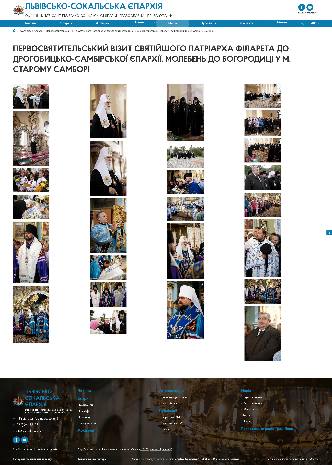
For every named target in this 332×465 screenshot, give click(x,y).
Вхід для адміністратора (91, 459)
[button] (139, 22)
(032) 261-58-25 (27, 425)
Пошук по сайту (302, 23)
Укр (313, 23)
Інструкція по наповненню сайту (32, 459)
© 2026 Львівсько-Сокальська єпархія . (35, 449)
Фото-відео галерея (31, 31)
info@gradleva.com (29, 431)
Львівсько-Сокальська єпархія (93, 7)
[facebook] (301, 7)
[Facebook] (16, 439)
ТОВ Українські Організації (156, 449)
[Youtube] (24, 439)
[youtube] (309, 7)
